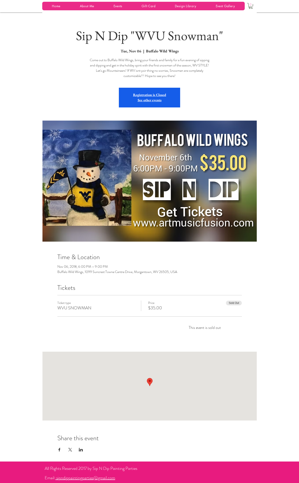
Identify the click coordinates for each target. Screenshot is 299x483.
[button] (250, 6)
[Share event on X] (70, 449)
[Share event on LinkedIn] (81, 449)
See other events (150, 100)
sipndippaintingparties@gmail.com (85, 478)
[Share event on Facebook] (59, 449)
